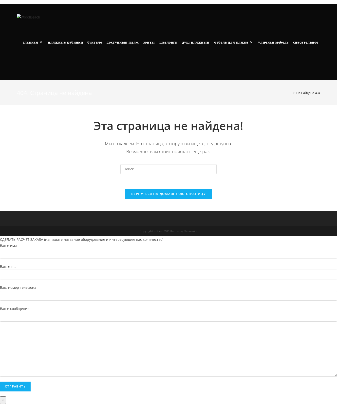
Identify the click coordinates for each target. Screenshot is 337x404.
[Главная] (290, 93)
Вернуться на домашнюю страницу (168, 194)
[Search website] (24, 67)
